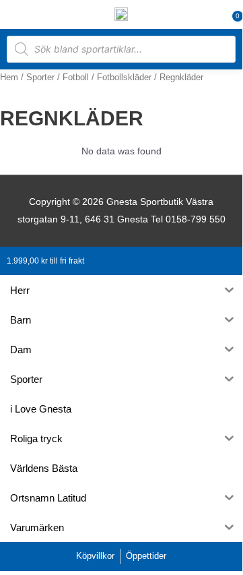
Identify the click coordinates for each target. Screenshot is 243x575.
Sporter (40, 77)
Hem (9, 77)
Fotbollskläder (124, 77)
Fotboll (76, 77)
